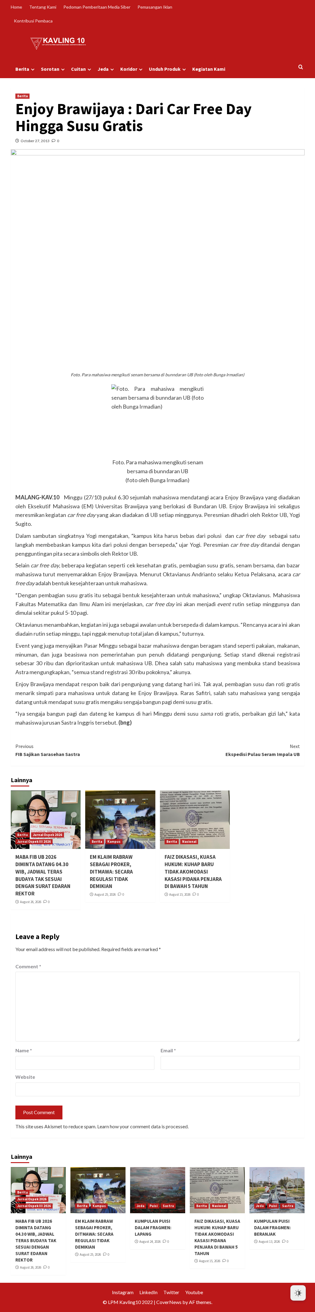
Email (168, 1050)
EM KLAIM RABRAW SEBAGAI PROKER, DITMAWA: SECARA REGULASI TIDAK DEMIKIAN (111, 872)
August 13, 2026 (269, 1241)
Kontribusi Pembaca (33, 20)
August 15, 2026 (179, 894)
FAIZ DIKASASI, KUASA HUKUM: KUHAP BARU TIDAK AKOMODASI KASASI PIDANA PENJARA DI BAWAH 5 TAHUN (193, 872)
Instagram (123, 1292)
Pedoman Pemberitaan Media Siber (96, 7)
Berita (22, 69)
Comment (28, 966)
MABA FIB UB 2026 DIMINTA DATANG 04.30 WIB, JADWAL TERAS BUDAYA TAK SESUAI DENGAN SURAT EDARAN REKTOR (42, 875)
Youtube (194, 1292)
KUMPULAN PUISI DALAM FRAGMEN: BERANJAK (272, 1227)
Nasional (189, 841)
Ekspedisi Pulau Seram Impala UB (262, 750)
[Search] (301, 67)
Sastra (168, 1206)
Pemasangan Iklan (155, 7)
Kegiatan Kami (208, 69)
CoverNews (168, 1302)
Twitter (171, 1292)
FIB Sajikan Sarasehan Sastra (47, 750)
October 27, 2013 (35, 140)
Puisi (154, 1206)
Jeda (103, 69)
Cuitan (78, 69)
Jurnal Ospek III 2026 (34, 841)
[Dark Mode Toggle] (298, 1293)
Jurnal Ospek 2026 (47, 835)
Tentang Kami (42, 7)
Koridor (128, 69)
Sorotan (50, 69)
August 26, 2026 (30, 902)
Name (23, 1050)
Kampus (114, 841)
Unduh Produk (165, 69)
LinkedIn (148, 1292)
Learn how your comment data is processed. (143, 1126)
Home (16, 7)
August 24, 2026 (150, 1241)
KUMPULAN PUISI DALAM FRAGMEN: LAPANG (153, 1227)
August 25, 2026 (105, 894)
